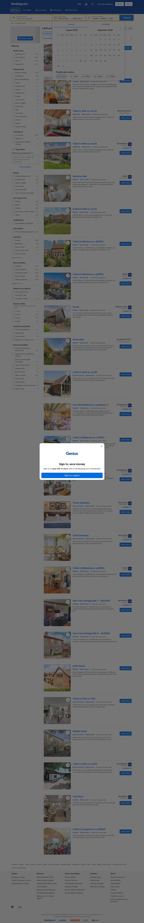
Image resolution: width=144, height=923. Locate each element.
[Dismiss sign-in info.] (101, 446)
